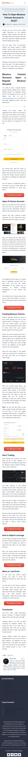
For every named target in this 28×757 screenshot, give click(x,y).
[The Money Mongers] (8, 3)
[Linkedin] (19, 754)
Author (4, 655)
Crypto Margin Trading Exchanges (14, 708)
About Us (7, 683)
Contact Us (7, 685)
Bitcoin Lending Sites (10, 713)
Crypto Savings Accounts (11, 715)
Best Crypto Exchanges (10, 8)
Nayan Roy (9, 24)
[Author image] (4, 24)
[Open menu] (25, 3)
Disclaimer (7, 687)
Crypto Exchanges (9, 706)
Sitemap (6, 694)
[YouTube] (15, 754)
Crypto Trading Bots (10, 711)
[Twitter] (24, 659)
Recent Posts (10, 655)
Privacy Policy (8, 689)
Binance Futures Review (20, 8)
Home (3, 8)
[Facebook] (22, 659)
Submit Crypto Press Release (12, 691)
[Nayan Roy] (6, 661)
